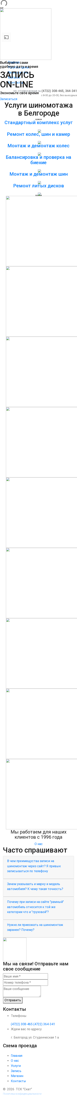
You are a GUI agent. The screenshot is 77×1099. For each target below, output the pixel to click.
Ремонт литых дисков (38, 186)
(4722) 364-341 (44, 1024)
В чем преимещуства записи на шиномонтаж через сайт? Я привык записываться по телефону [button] (34, 866)
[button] (36, 119)
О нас (39, 844)
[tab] (38, 867)
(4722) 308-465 (22, 1024)
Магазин (17, 1076)
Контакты (18, 1081)
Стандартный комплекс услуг (39, 122)
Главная (16, 1056)
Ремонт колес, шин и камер (38, 134)
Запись (16, 1071)
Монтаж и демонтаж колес (38, 146)
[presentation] (36, 195)
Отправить (13, 1000)
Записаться (8, 99)
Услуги (16, 1066)
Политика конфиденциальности (22, 1093)
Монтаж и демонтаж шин (38, 174)
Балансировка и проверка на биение (38, 159)
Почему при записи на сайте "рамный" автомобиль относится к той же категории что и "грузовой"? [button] (35, 907)
